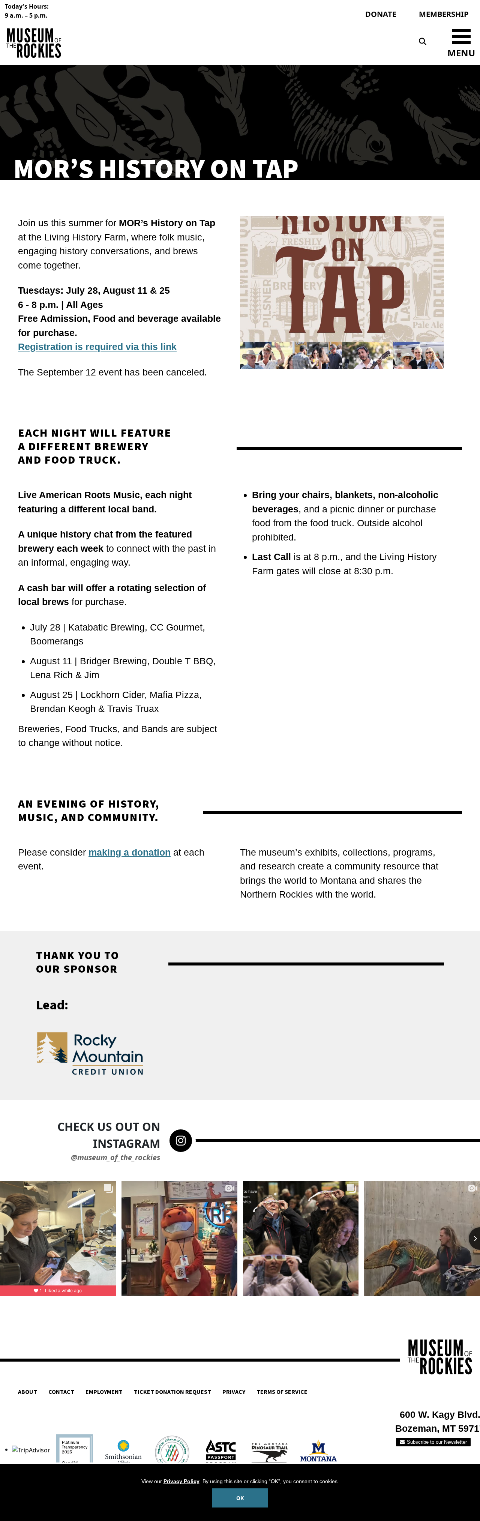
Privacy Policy (182, 1481)
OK (240, 1497)
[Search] (422, 41)
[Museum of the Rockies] (121, 43)
